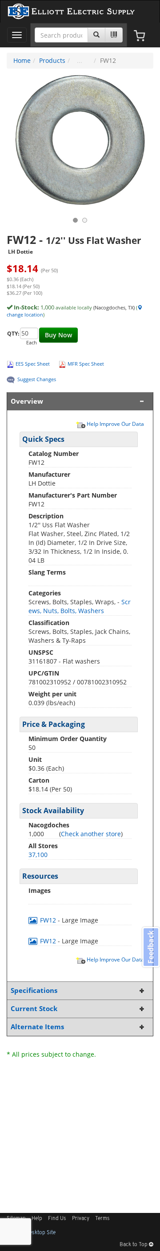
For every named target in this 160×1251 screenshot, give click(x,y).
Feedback (151, 946)
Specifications (34, 990)
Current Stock (34, 1008)
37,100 (38, 854)
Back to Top (134, 1244)
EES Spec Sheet (33, 363)
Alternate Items (37, 1027)
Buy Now (58, 335)
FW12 (48, 920)
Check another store (91, 834)
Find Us (57, 1218)
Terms (102, 1218)
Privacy (80, 1218)
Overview (27, 401)
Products (52, 60)
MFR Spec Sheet (86, 363)
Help (37, 1218)
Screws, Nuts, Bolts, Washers (79, 606)
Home (22, 60)
